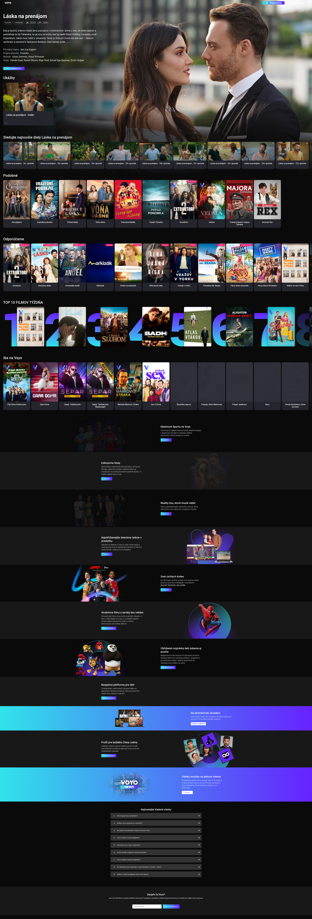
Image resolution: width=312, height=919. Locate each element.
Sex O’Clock (156, 404)
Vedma (212, 222)
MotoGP (164, 585)
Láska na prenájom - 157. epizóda (190, 163)
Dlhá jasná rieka (155, 286)
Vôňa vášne (100, 222)
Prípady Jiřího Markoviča (211, 404)
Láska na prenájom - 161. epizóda (20, 163)
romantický (19, 23)
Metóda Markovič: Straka (128, 404)
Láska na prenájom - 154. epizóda (258, 163)
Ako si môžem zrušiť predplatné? (127, 846)
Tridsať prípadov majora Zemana (239, 223)
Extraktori (184, 222)
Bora (267, 404)
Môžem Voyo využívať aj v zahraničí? (128, 831)
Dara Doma (44, 404)
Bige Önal (44, 60)
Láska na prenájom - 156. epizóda (88, 163)
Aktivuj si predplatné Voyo (14, 68)
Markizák (100, 286)
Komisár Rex (267, 222)
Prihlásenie (298, 2)
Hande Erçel (16, 60)
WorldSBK (181, 585)
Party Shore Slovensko (267, 286)
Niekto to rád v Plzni (295, 286)
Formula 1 (180, 583)
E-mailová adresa (138, 914)
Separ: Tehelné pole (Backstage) (100, 405)
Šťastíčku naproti (184, 404)
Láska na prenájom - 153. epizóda (292, 163)
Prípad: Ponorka (156, 222)
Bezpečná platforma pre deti (117, 688)
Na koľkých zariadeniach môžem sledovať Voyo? (132, 838)
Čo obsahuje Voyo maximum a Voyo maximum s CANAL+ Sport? (137, 875)
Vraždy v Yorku (184, 286)
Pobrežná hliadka (128, 222)
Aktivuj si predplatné (109, 628)
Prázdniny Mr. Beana (211, 286)
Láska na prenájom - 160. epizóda (54, 163)
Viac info (69, 42)
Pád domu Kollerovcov (16, 404)
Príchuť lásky (72, 222)
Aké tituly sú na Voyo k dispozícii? (127, 853)
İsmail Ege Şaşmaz (60, 60)
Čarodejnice (17, 222)
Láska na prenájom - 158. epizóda (156, 163)
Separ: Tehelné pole (72, 404)
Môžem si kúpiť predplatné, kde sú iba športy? (131, 882)
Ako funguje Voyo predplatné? (126, 824)
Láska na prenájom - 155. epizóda (224, 163)
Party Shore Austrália (239, 286)
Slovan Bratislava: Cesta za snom (295, 405)
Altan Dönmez (19, 56)
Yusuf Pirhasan (36, 56)
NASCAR (171, 585)
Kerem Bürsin (31, 60)
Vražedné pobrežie (44, 222)
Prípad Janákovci (239, 404)
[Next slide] (307, 156)
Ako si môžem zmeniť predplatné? (127, 868)
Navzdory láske (44, 286)
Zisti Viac (166, 440)
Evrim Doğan (77, 60)
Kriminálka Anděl (72, 286)
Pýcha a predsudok (128, 286)
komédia (8, 23)
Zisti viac (106, 479)
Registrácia (276, 2)
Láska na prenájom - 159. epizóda (122, 163)
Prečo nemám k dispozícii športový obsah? (130, 860)
